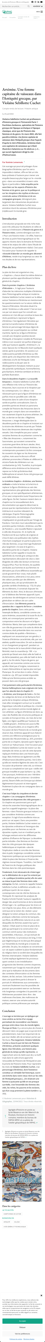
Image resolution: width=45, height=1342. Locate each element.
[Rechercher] (28, 6)
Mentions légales (28, 1339)
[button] (41, 1295)
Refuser (23, 1327)
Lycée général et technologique (15, 1227)
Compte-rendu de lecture (23, 17)
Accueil (4, 17)
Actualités (12, 17)
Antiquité (7, 1222)
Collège (17, 1222)
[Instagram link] (35, 2)
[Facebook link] (32, 2)
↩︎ (37, 1122)
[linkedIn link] (38, 2)
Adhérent (36, 6)
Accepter (22, 1321)
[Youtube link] (41, 2)
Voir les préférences (22, 1334)
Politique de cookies (16, 1339)
